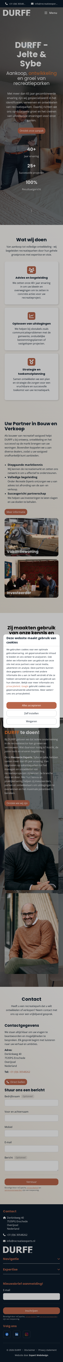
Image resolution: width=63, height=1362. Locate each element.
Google (24, 686)
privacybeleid (13, 686)
